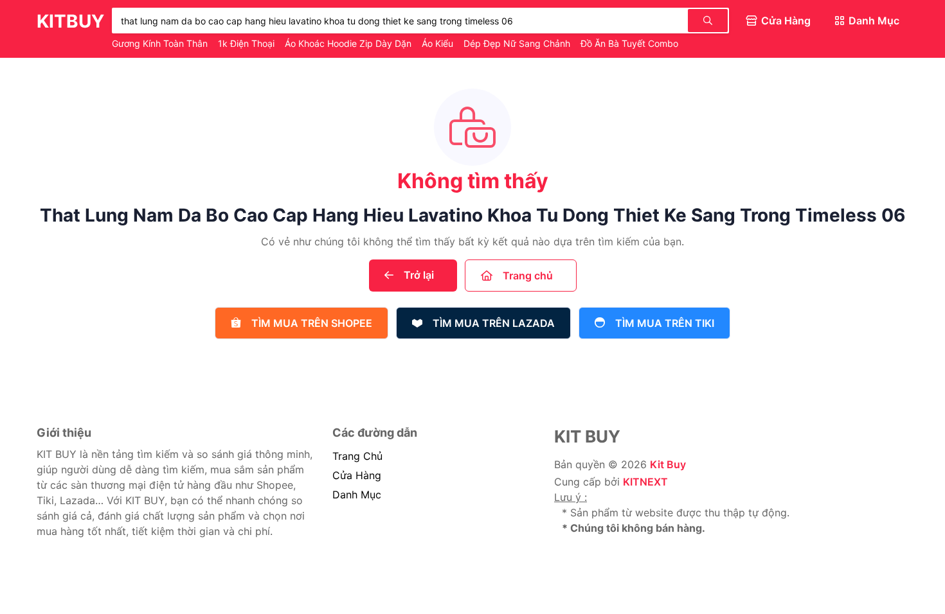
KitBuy (70, 21)
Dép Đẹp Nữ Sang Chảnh (518, 43)
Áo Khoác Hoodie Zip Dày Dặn (349, 43)
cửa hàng (356, 475)
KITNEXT (645, 481)
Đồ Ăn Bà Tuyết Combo (630, 43)
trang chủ (357, 456)
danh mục (356, 494)
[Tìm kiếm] (708, 20)
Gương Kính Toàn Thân (161, 43)
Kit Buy (668, 464)
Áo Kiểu (439, 43)
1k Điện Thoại (247, 43)
